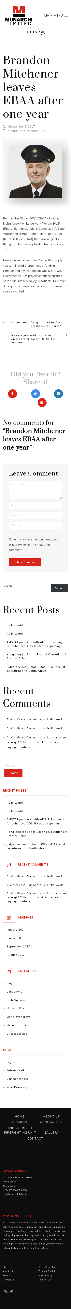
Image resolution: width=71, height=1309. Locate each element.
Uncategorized (17, 1033)
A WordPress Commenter (25, 719)
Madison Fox (36, 131)
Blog (10, 983)
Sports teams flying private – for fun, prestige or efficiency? (36, 324)
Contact (35, 1138)
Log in (11, 1062)
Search (7, 585)
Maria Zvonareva (19, 1016)
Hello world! (15, 625)
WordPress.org (17, 1087)
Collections (16, 131)
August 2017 (16, 954)
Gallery (51, 1132)
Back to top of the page (37, 1150)
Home (19, 1116)
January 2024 (16, 929)
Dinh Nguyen (16, 1000)
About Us (51, 1116)
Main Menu (54, 15)
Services (19, 1122)
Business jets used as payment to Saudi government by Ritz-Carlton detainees (33, 339)
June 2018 (14, 938)
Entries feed (15, 1070)
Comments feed (18, 1078)
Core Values (51, 1122)
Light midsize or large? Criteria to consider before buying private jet (36, 742)
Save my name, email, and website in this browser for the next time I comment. (34, 544)
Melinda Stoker (17, 1025)
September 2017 (18, 946)
